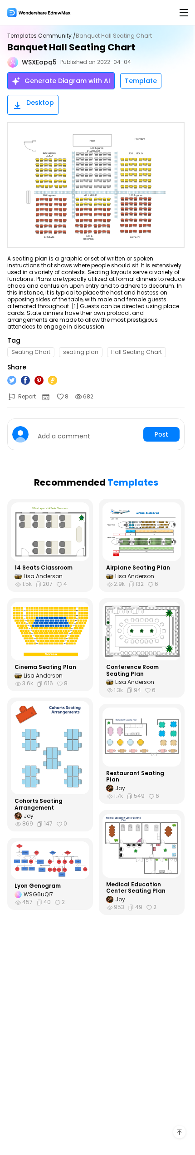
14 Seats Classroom (44, 568)
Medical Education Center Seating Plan (136, 888)
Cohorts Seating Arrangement (39, 804)
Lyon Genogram (38, 886)
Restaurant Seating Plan (135, 776)
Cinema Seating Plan (45, 667)
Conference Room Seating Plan (132, 670)
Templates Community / (41, 36)
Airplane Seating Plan (138, 568)
